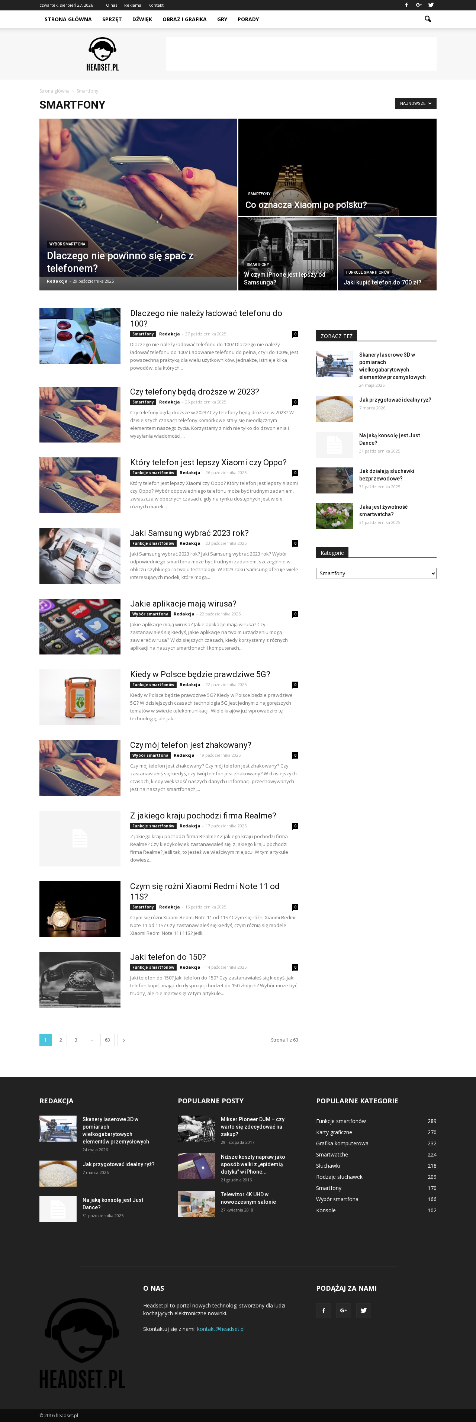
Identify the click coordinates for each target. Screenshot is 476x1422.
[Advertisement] (301, 54)
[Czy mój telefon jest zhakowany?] (79, 768)
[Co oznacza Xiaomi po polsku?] (337, 167)
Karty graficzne (334, 1132)
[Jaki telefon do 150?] (79, 980)
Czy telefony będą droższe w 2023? (194, 391)
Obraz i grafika (185, 19)
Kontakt (156, 5)
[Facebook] (406, 5)
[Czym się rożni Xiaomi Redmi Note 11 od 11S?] (79, 909)
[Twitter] (431, 5)
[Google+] (418, 5)
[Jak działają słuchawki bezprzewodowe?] (334, 480)
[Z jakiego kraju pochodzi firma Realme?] (79, 838)
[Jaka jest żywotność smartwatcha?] (334, 516)
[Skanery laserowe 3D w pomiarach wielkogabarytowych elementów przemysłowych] (334, 364)
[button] (428, 19)
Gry (222, 19)
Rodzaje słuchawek (339, 1176)
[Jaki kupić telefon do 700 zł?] (387, 253)
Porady (248, 19)
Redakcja (57, 281)
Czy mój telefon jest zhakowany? (190, 745)
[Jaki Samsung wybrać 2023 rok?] (79, 556)
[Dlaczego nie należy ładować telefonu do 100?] (79, 336)
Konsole (326, 1210)
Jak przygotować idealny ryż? (395, 400)
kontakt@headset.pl (221, 1328)
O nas (111, 5)
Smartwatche (332, 1154)
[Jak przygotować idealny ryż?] (334, 409)
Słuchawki (328, 1165)
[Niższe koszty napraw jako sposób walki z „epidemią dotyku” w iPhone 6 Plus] (196, 1166)
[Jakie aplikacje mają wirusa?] (79, 626)
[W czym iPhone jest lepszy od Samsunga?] (287, 253)
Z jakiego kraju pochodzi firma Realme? (203, 815)
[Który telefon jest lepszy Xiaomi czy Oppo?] (79, 485)
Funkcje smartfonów (367, 272)
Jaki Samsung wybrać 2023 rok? (189, 533)
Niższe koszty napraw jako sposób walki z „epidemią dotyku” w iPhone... (253, 1164)
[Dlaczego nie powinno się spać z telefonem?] (138, 198)
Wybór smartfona (67, 244)
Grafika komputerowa (342, 1143)
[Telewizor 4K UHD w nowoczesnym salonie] (196, 1204)
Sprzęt (112, 19)
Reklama (132, 5)
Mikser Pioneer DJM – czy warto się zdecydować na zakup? (252, 1126)
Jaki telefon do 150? (168, 957)
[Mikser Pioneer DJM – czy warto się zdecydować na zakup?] (196, 1129)
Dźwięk (142, 19)
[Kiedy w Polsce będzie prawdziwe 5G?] (79, 697)
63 (107, 1040)
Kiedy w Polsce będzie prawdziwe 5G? (200, 674)
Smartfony (259, 194)
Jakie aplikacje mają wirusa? (183, 603)
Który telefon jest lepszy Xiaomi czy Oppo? (208, 462)
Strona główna (68, 19)
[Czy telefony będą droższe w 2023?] (79, 415)
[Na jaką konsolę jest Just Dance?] (334, 445)
